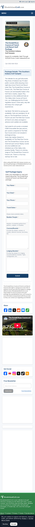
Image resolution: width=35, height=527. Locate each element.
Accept (13, 524)
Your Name (11, 185)
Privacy (15, 513)
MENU (4, 13)
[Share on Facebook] (5, 310)
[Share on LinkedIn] (10, 310)
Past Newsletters (26, 391)
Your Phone (11, 200)
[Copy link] (27, 310)
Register (32, 1)
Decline (5, 524)
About (2, 513)
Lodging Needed (13, 251)
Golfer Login (24, 1)
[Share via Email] (23, 310)
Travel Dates (11, 207)
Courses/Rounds (13, 228)
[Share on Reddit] (18, 310)
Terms (22, 513)
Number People (12, 217)
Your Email (11, 193)
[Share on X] (14, 310)
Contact (8, 513)
